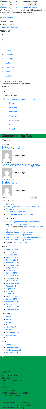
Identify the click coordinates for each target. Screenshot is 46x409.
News (8, 71)
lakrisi (8, 232)
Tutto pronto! (11, 147)
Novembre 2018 (12, 278)
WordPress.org (12, 352)
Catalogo (9, 63)
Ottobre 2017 (11, 304)
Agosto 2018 (11, 286)
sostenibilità (11, 335)
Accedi (8, 345)
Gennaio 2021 (11, 252)
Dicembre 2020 (12, 255)
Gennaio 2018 (11, 299)
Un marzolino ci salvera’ (15, 212)
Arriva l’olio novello (21, 242)
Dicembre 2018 (12, 276)
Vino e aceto (11, 337)
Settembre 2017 (12, 307)
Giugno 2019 (11, 268)
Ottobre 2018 (11, 281)
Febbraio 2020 (12, 257)
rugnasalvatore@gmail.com (13, 398)
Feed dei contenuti (13, 347)
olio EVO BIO (11, 327)
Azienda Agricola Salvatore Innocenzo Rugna (24, 222)
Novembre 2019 (12, 263)
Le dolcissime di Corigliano (21, 165)
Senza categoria (12, 332)
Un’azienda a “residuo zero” (19, 224)
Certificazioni (11, 67)
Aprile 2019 (10, 270)
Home (8, 50)
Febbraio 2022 (12, 250)
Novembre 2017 (12, 301)
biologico (9, 322)
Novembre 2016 (12, 309)
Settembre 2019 (12, 265)
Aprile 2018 (10, 291)
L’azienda (9, 54)
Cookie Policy (7, 405)
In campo (9, 58)
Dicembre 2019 (12, 260)
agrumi (8, 317)
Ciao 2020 (10, 209)
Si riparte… (9, 182)
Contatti (9, 76)
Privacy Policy (36, 402)
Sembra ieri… (11, 204)
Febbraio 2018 (11, 296)
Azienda (9, 319)
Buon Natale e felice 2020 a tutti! (19, 214)
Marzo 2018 (11, 294)
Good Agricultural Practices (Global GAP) (22, 206)
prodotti (9, 330)
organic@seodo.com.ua (9, 27)
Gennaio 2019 (11, 273)
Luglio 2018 (10, 288)
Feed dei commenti (13, 350)
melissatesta (11, 237)
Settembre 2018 (12, 283)
